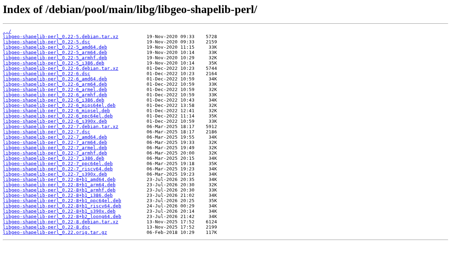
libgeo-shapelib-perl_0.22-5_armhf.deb (55, 57)
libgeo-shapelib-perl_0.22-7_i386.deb (53, 158)
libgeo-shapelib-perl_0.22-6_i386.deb (53, 100)
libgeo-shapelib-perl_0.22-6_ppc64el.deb (58, 116)
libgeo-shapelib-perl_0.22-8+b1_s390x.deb (59, 211)
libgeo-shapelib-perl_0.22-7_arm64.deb (55, 142)
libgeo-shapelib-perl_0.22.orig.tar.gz (55, 232)
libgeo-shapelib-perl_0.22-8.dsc (46, 227)
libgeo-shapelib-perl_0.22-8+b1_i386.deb (58, 195)
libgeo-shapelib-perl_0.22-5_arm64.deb (55, 52)
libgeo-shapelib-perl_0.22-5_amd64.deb (55, 47)
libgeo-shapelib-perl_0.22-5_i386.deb (53, 63)
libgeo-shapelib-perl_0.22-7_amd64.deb (55, 137)
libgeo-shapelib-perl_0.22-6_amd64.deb (55, 78)
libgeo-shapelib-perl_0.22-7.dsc (46, 131)
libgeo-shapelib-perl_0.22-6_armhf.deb (55, 94)
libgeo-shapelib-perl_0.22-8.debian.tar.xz (60, 221)
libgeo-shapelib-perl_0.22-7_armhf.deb (55, 153)
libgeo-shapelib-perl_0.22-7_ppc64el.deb (58, 163)
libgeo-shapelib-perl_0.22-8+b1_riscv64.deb (62, 205)
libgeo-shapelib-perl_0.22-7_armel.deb (55, 147)
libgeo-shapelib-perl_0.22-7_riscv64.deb (58, 168)
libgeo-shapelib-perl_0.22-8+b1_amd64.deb (59, 179)
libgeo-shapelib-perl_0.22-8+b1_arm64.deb (59, 184)
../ (7, 31)
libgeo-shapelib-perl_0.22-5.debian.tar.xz (60, 36)
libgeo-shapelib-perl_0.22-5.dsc (46, 41)
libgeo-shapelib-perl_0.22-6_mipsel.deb (56, 110)
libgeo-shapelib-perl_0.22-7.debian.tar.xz (60, 126)
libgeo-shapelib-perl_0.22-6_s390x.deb (55, 121)
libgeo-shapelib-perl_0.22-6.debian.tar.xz (60, 68)
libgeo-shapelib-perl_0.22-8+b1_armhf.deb (59, 190)
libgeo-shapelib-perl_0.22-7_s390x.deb (55, 174)
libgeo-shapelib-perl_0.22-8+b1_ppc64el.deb (62, 200)
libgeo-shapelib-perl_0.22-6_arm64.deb (55, 84)
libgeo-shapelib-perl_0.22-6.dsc (46, 73)
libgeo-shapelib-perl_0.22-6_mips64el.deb (59, 105)
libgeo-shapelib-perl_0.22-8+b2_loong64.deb (62, 216)
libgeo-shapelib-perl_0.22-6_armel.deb (55, 89)
